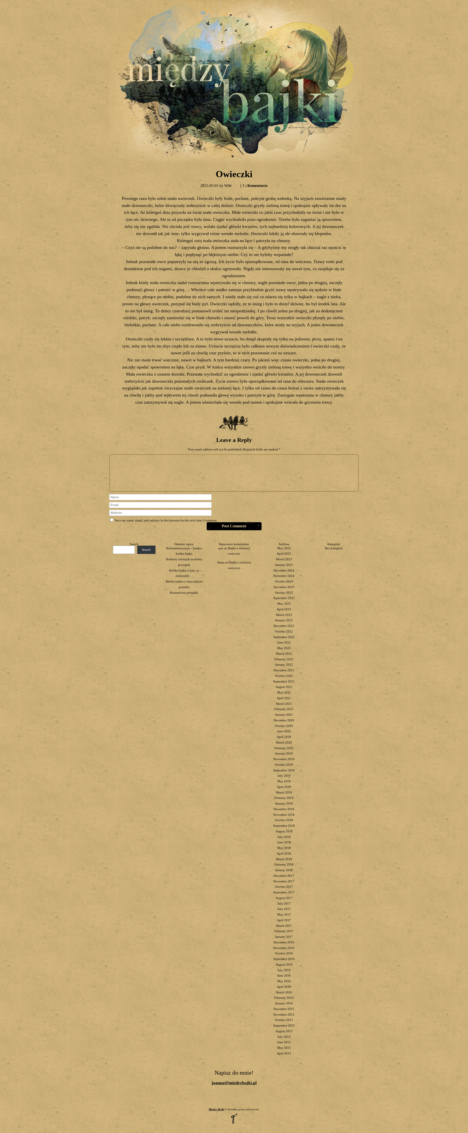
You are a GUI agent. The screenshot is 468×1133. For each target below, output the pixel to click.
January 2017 (284, 937)
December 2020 (283, 720)
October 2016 (284, 953)
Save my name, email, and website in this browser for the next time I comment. (166, 520)
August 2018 (283, 831)
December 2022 (283, 626)
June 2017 (284, 909)
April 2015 (284, 1053)
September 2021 (284, 681)
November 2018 (283, 815)
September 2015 (284, 1025)
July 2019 (284, 775)
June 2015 (284, 1042)
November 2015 (283, 1014)
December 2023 (283, 587)
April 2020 (284, 737)
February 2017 (283, 931)
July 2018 (284, 837)
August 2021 (283, 687)
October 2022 (284, 631)
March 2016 (284, 992)
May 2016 (284, 981)
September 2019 (284, 770)
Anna (220, 562)
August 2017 (283, 898)
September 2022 (284, 637)
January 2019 (284, 803)
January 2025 (284, 565)
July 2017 (284, 903)
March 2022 (284, 653)
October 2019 (284, 764)
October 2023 (284, 592)
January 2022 (284, 664)
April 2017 (284, 920)
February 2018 (283, 864)
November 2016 (283, 948)
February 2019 (283, 798)
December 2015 (283, 1009)
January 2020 (284, 753)
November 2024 (283, 576)
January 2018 (284, 870)
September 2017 (284, 892)
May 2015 (284, 1048)
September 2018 (284, 825)
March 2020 (284, 742)
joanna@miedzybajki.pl (234, 1082)
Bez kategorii (334, 548)
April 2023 (284, 609)
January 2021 (284, 714)
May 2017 (284, 914)
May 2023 (284, 603)
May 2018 (284, 848)
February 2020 (283, 748)
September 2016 (284, 959)
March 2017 (284, 926)
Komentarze (254, 186)
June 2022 (284, 642)
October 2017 (284, 886)
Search (134, 544)
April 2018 (284, 853)
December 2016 (283, 942)
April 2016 (284, 987)
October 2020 (284, 726)
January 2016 (284, 1003)
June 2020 (284, 731)
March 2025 (284, 559)
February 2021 (283, 709)
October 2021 (284, 676)
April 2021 (284, 698)
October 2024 (284, 581)
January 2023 (284, 620)
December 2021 (283, 670)
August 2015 (283, 1031)
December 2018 (283, 809)
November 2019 (283, 759)
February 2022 (283, 659)
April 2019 (284, 787)
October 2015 (284, 1020)
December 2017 (283, 876)
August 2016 (283, 964)
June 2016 (284, 975)
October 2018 (284, 820)
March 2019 (284, 792)
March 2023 (284, 615)
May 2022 (284, 648)
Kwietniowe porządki (184, 592)
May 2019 (284, 781)
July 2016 (284, 970)
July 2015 (284, 1037)
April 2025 (284, 553)
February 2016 (283, 998)
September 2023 (284, 598)
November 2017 (283, 881)
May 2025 (284, 548)
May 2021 (284, 692)
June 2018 (284, 842)
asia (220, 548)
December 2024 (283, 570)
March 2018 (284, 859)
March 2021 (284, 703)
